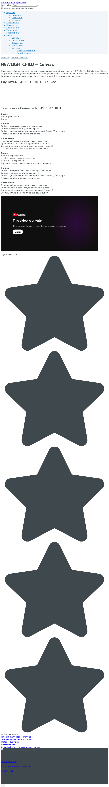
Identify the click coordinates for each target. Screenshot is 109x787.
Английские (12, 22)
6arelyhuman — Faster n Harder (16, 739)
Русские (10, 12)
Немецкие (11, 25)
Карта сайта (7, 770)
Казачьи (16, 20)
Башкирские (12, 27)
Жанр (9, 35)
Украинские (12, 32)
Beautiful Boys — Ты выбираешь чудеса (20, 747)
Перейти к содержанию (13, 2)
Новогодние (18, 40)
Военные (16, 37)
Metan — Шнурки (10, 741)
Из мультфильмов (26, 50)
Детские (16, 48)
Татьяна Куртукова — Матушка (17, 736)
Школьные (17, 45)
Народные (17, 15)
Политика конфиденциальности (17, 766)
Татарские (11, 30)
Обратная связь (8, 761)
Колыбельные (24, 53)
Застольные (18, 42)
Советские (17, 17)
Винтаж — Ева (8, 744)
